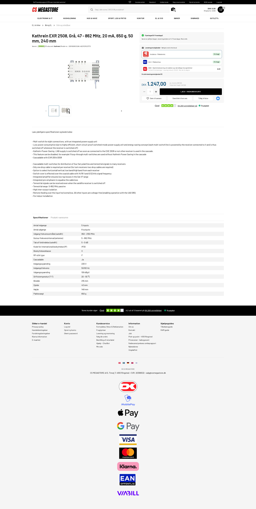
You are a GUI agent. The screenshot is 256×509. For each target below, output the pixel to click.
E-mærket (36, 340)
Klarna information (39, 337)
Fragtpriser (101, 330)
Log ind (219, 2)
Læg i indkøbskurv (191, 91)
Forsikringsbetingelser (41, 333)
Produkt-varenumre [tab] (59, 217)
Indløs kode (164, 2)
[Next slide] (121, 111)
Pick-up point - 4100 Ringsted (140, 337)
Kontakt (132, 330)
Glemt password (70, 333)
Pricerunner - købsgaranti (139, 340)
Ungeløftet (133, 350)
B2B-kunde (208, 2)
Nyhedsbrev (133, 347)
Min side (99, 347)
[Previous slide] (46, 111)
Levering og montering (105, 333)
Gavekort (152, 2)
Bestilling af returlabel (105, 340)
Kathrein (57, 46)
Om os (131, 327)
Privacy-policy (37, 327)
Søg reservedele (179, 2)
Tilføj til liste (203, 98)
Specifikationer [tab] (40, 217)
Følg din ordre (101, 337)
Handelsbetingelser (40, 330)
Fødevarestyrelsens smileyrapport (142, 343)
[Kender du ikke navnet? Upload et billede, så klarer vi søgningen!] (173, 10)
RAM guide (165, 330)
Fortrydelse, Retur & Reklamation (109, 327)
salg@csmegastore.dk (156, 373)
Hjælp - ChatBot (103, 343)
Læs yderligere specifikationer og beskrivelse (52, 132)
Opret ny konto (194, 2)
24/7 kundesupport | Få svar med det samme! (49, 2)
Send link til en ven (180, 98)
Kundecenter (140, 2)
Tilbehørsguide (167, 327)
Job (130, 333)
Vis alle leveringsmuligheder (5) (152, 74)
